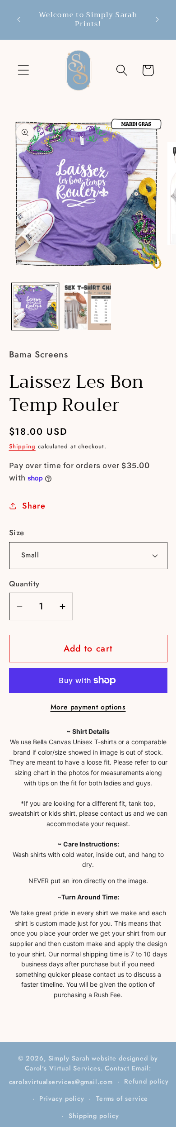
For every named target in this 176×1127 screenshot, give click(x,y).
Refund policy (146, 1081)
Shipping (22, 446)
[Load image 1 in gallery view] (35, 306)
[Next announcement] (157, 19)
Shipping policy (94, 1115)
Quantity (24, 584)
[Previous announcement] (19, 19)
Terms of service (122, 1098)
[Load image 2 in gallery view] (88, 306)
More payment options (88, 707)
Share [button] (33, 506)
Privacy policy (61, 1098)
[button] (23, 70)
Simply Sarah (69, 1058)
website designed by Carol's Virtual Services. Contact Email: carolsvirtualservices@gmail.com (83, 1070)
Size (16, 533)
